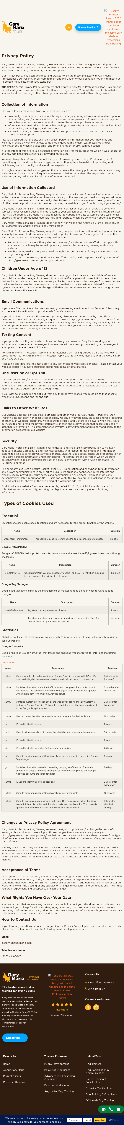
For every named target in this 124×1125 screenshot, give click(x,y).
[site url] (13, 27)
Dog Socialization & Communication (97, 1071)
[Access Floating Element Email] (118, 1109)
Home (6, 1063)
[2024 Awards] (62, 986)
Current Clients (12, 1076)
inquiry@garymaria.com (101, 982)
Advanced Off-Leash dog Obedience (59, 1077)
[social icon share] (88, 1007)
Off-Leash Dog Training (100, 1100)
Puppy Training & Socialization (96, 1081)
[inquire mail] (86, 982)
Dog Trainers (93, 1063)
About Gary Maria (13, 1069)
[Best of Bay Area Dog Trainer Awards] (113, 27)
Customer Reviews (14, 1082)
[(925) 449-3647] (86, 988)
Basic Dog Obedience (57, 1069)
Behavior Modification (57, 1085)
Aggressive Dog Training (59, 1091)
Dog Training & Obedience (101, 1094)
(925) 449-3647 (96, 989)
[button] (68, 27)
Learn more (8, 662)
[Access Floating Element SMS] (103, 1109)
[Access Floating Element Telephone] (111, 1109)
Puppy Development (56, 1063)
